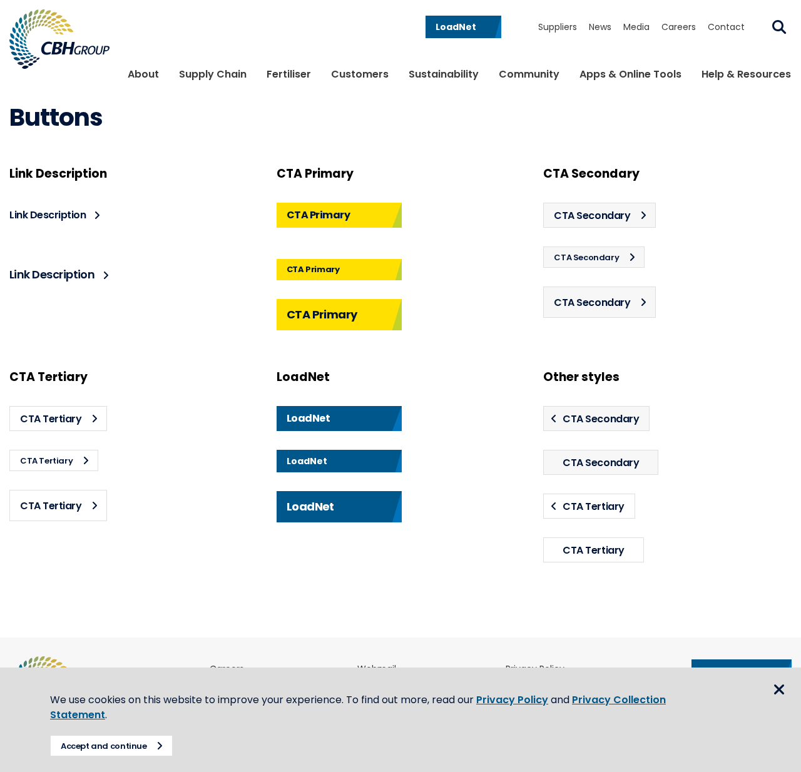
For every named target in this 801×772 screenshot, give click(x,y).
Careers (678, 27)
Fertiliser (289, 74)
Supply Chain (213, 74)
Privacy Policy (512, 700)
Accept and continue (104, 746)
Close (779, 689)
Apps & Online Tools (630, 74)
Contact (726, 27)
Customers (360, 74)
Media (636, 27)
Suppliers (557, 27)
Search (779, 27)
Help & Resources (746, 74)
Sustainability (444, 74)
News (600, 27)
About (143, 74)
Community (529, 74)
